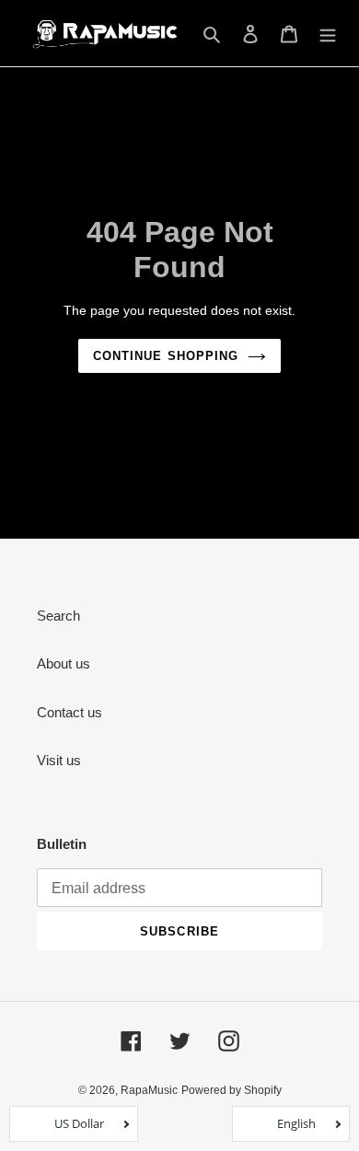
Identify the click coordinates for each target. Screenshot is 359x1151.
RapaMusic (149, 1090)
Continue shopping (165, 356)
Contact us (69, 712)
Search (58, 615)
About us (63, 663)
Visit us (59, 760)
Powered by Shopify (231, 1090)
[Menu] (327, 33)
